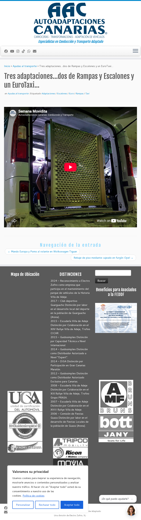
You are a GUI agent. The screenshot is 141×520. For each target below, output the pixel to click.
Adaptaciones (48, 93)
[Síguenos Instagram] (19, 51)
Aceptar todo (71, 505)
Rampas (79, 93)
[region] (47, 489)
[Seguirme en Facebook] (7, 51)
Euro (71, 93)
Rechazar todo (47, 505)
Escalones (62, 93)
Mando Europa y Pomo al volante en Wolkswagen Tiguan (42, 251)
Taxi (87, 93)
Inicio (7, 66)
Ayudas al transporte (25, 66)
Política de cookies (33, 495)
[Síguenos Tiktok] (24, 51)
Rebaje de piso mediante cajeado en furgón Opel (103, 258)
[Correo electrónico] (36, 51)
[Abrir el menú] (135, 51)
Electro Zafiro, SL (77, 515)
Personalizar (23, 505)
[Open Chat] (131, 510)
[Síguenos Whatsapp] (30, 51)
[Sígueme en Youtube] (13, 51)
